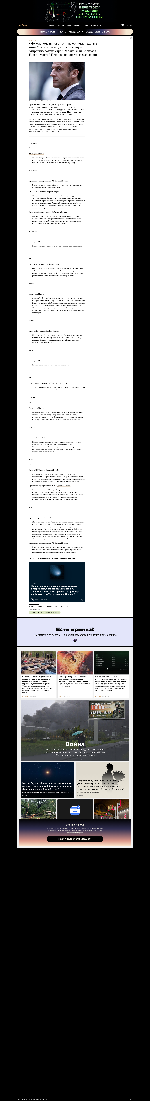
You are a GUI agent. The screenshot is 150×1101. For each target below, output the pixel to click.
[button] (57, 81)
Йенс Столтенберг (60, 383)
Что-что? (40, 609)
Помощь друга (95, 25)
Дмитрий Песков (61, 181)
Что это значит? (41, 1099)
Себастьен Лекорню (60, 212)
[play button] (32, 599)
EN (131, 25)
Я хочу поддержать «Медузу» (75, 839)
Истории (61, 25)
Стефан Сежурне (52, 192)
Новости (52, 25)
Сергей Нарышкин (45, 438)
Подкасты (78, 25)
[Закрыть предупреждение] (130, 1099)
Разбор (69, 25)
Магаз (86, 25)
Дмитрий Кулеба (52, 470)
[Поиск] (127, 25)
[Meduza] (22, 25)
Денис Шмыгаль (50, 518)
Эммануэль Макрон (36, 154)
